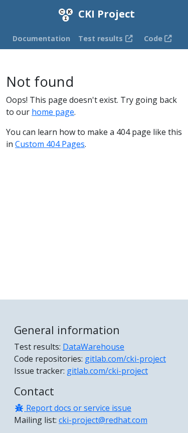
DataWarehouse (93, 346)
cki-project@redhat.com (103, 419)
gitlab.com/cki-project (125, 358)
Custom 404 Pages (50, 144)
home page (53, 111)
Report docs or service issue (77, 407)
